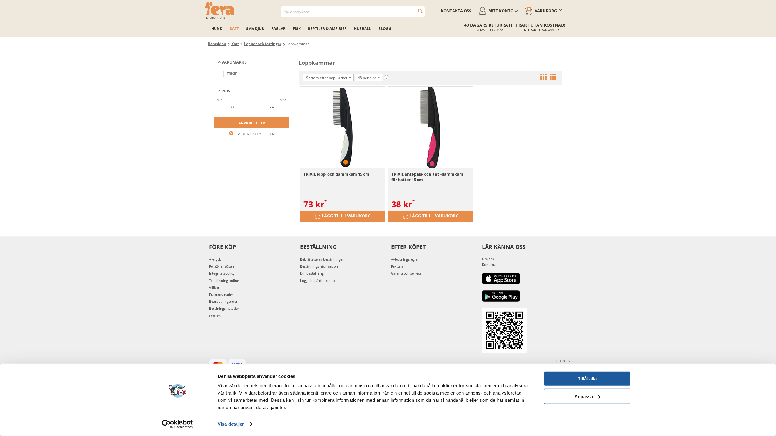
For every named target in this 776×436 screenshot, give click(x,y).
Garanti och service (406, 273)
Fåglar (278, 28)
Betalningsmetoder (224, 308)
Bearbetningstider (223, 301)
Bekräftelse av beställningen (322, 259)
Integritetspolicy (222, 273)
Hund (216, 28)
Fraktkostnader (221, 294)
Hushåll (362, 28)
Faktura (397, 266)
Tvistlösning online (224, 280)
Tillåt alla (587, 378)
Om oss (215, 315)
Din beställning (312, 273)
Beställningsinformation (319, 266)
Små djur (255, 28)
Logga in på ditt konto (317, 280)
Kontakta (489, 264)
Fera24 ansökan (221, 266)
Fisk (297, 28)
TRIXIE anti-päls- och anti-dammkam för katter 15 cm (427, 176)
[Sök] (420, 11)
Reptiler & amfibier (327, 28)
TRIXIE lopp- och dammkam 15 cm (336, 174)
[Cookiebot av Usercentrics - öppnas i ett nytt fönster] (177, 424)
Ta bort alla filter (254, 134)
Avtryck (215, 259)
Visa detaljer (231, 424)
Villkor (214, 287)
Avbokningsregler (405, 259)
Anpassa (583, 396)
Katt (234, 28)
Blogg (384, 28)
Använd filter (252, 123)
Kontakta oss (456, 10)
